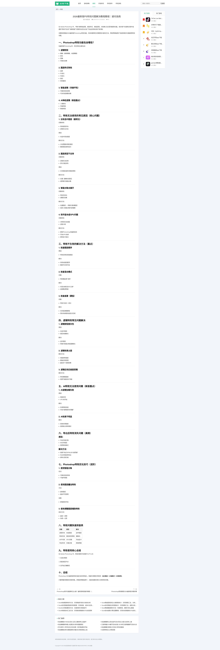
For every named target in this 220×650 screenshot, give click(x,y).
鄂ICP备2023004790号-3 (82, 645)
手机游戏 (118, 3)
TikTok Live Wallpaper (158, 18)
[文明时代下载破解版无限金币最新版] (148, 26)
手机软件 (109, 3)
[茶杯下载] (62, 5)
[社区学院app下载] (148, 39)
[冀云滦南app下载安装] (148, 45)
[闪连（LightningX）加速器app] (148, 32)
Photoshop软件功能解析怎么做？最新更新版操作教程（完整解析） (77, 591)
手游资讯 (101, 3)
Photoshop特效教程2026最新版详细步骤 (124, 591)
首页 (79, 3)
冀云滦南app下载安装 (157, 44)
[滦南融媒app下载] (148, 51)
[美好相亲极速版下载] (148, 58)
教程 (94, 3)
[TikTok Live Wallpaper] (148, 19)
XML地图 (90, 645)
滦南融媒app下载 (156, 50)
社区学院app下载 (156, 37)
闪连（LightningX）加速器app (160, 31)
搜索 (163, 3)
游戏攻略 (86, 3)
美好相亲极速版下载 (157, 56)
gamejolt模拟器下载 (157, 63)
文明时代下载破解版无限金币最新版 (162, 25)
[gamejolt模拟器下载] (148, 64)
